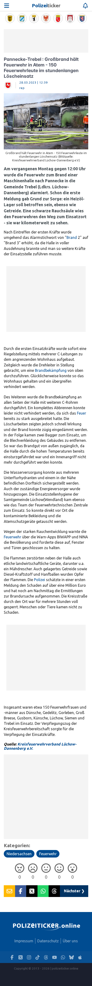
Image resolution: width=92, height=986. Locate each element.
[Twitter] (20, 957)
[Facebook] (12, 957)
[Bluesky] (71, 957)
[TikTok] (37, 957)
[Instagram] (29, 957)
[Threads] (46, 957)
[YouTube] (54, 957)
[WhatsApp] (63, 957)
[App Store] (80, 957)
